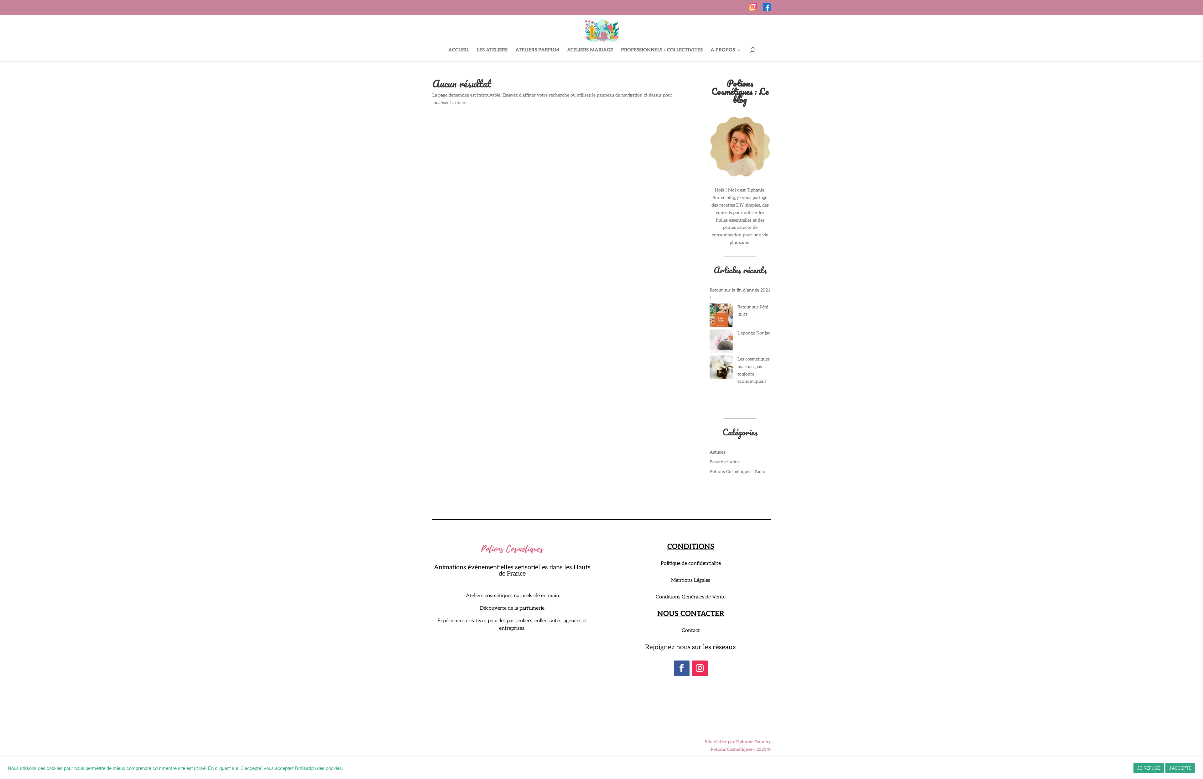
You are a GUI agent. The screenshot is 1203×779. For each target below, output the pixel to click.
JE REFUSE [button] (1148, 768)
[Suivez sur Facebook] (682, 668)
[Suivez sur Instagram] (700, 668)
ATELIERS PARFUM (537, 50)
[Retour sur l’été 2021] (721, 316)
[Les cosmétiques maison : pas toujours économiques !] (721, 368)
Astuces (717, 452)
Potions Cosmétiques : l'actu (737, 471)
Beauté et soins (725, 462)
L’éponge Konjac (753, 333)
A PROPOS (723, 50)
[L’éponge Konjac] (721, 342)
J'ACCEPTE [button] (1180, 768)
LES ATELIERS (492, 50)
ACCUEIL (458, 50)
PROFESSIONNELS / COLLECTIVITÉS (662, 50)
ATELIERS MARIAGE (590, 50)
